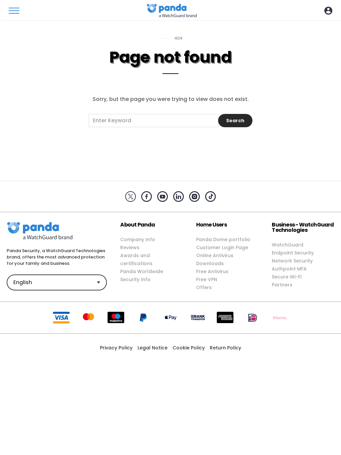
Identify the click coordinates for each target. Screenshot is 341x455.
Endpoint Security (293, 252)
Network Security (292, 260)
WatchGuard (287, 244)
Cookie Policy (188, 347)
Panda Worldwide (141, 271)
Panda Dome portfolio (223, 239)
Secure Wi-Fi (286, 276)
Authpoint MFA (289, 268)
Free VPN (206, 279)
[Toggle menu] (14, 10)
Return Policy (225, 347)
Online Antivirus (214, 255)
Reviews (130, 247)
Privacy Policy (116, 347)
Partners (282, 284)
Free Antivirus (212, 271)
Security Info (135, 279)
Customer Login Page (222, 247)
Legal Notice (153, 347)
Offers (204, 287)
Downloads (210, 263)
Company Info (137, 239)
